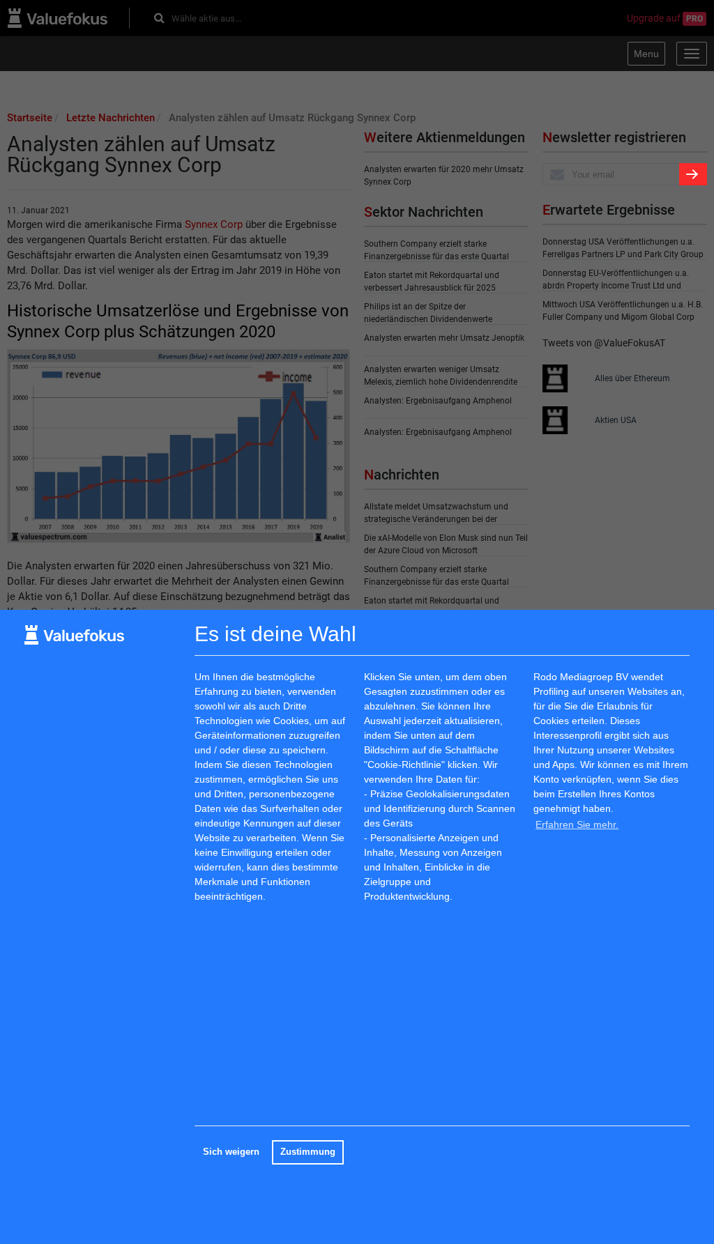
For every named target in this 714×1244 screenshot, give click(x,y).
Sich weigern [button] (231, 1152)
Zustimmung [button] (307, 1152)
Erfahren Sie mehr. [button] (577, 824)
